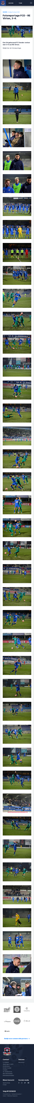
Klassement (21, 1062)
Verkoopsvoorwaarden (16, 1094)
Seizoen (10, 3)
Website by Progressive (12, 1095)
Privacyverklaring (6, 1094)
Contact (4, 1095)
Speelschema (6, 1083)
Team (20, 3)
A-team (5, 1084)
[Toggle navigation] (31, 3)
